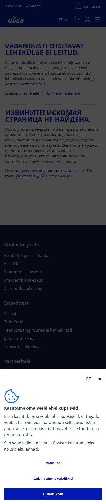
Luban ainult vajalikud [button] (53, 478)
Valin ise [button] (53, 463)
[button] (91, 379)
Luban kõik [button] (53, 494)
